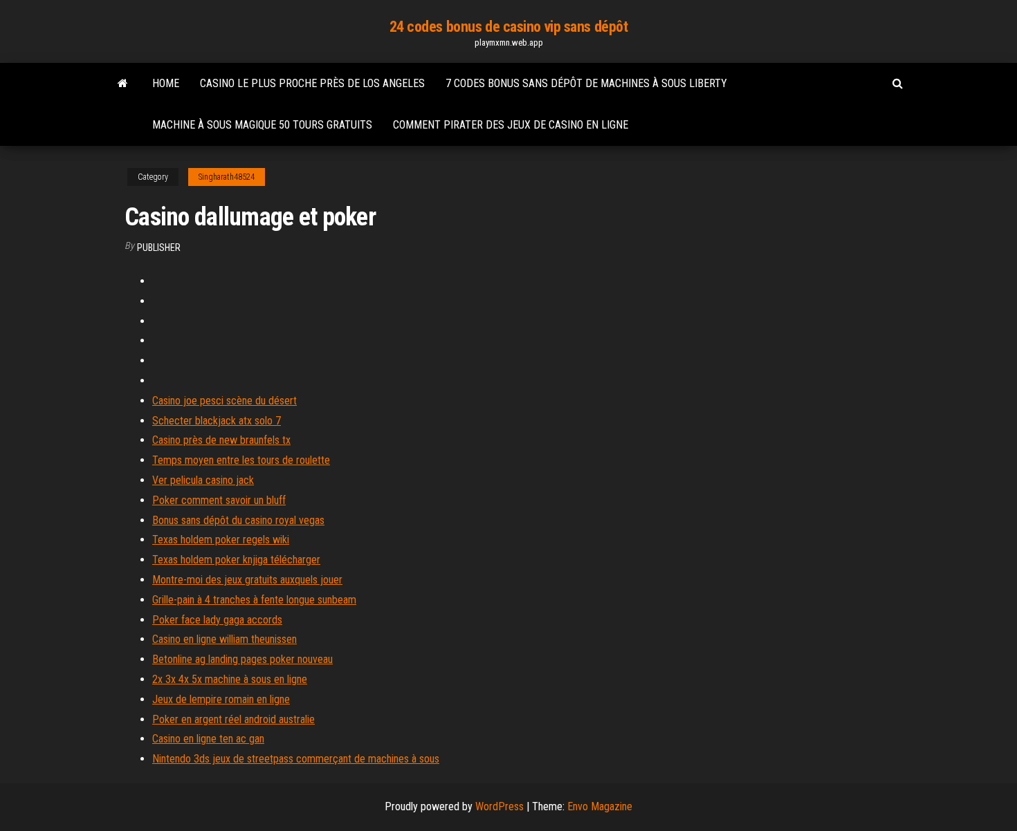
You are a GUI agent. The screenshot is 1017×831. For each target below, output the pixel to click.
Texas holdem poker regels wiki (220, 539)
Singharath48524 (227, 177)
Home (165, 83)
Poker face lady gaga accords (217, 619)
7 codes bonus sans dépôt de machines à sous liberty (586, 83)
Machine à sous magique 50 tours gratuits (262, 124)
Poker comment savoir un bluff (219, 500)
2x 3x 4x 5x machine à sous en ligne (229, 679)
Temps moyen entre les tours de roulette (241, 460)
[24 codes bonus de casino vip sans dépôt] (123, 83)
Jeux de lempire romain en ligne (221, 699)
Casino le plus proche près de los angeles (312, 83)
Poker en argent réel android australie (233, 719)
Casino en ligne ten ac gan (208, 738)
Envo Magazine (599, 806)
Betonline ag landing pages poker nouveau (242, 659)
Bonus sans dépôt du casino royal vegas (238, 520)
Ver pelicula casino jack (203, 480)
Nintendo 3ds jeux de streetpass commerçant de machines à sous (295, 758)
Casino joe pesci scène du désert (224, 400)
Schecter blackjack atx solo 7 (216, 420)
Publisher (159, 247)
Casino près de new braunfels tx (221, 440)
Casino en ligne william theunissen (224, 639)
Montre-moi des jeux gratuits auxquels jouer (247, 579)
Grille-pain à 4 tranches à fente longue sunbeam (254, 599)
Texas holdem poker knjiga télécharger (236, 559)
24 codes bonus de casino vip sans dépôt (509, 26)
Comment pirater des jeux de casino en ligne (510, 124)
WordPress (499, 806)
